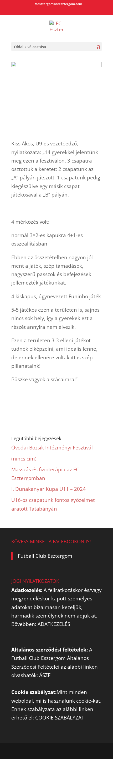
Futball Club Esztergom (45, 555)
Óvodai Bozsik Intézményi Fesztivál (52, 447)
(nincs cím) (24, 458)
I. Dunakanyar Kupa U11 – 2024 (48, 489)
